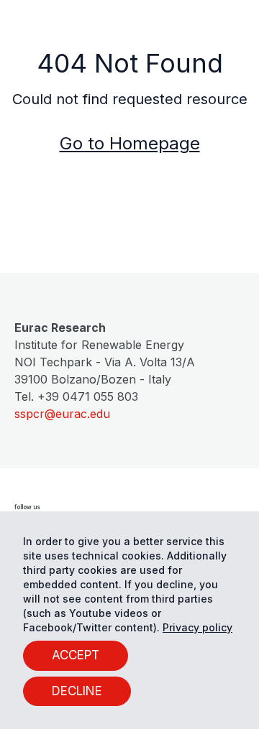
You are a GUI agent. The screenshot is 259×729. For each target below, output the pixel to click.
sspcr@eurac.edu (62, 414)
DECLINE (77, 691)
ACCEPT (75, 655)
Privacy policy (197, 627)
